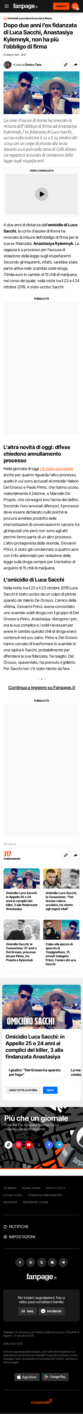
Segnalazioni (31, 1188)
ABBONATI (61, 6)
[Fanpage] (41, 1277)
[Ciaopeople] (41, 1402)
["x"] (39, 1145)
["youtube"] (29, 1145)
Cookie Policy (12, 1195)
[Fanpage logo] (25, 6)
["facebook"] (49, 1145)
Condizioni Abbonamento (45, 1195)
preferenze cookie (35, 1202)
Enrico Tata (33, 64)
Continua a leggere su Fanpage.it (41, 687)
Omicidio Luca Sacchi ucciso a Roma (30, 18)
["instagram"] (19, 1145)
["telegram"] (59, 1145)
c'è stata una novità (56, 468)
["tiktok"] (8, 1145)
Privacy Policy (56, 1188)
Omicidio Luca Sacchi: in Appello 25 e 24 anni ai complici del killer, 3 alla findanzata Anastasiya (35, 1046)
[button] (75, 65)
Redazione (10, 1202)
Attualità (10, 844)
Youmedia (10, 1188)
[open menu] (5, 6)
